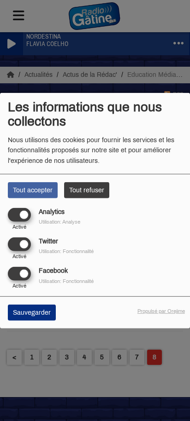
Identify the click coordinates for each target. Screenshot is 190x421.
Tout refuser (86, 189)
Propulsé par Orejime (161, 311)
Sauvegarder (32, 312)
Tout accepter (33, 189)
